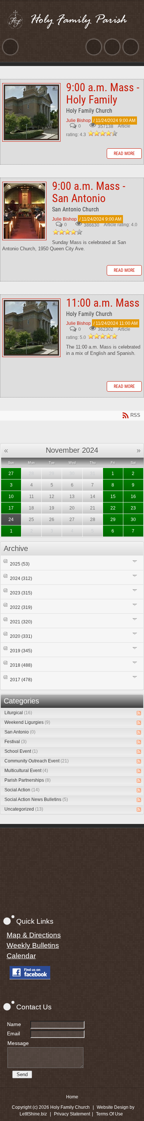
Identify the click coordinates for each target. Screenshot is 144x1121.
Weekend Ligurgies (27, 722)
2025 (20, 564)
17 (11, 508)
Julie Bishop (78, 120)
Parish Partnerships (27, 780)
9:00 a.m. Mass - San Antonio (24, 211)
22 (113, 508)
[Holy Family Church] (72, 19)
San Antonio (19, 732)
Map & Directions (34, 935)
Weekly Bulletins (33, 945)
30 (133, 519)
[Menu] (10, 47)
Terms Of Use (109, 1114)
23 (133, 508)
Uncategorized (23, 809)
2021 (21, 621)
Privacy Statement (72, 1114)
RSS (139, 713)
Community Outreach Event (36, 761)
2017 (21, 679)
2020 (21, 636)
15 (113, 496)
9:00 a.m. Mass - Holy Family (31, 112)
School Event (21, 751)
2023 (21, 593)
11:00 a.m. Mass (31, 328)
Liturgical (18, 712)
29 (113, 519)
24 (11, 519)
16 (133, 496)
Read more (124, 153)
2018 (21, 665)
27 (11, 473)
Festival (15, 741)
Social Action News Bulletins (36, 799)
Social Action (22, 789)
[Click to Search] (130, 47)
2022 (21, 607)
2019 (21, 650)
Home (72, 1096)
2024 (21, 578)
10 (11, 496)
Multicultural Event (26, 770)
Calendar (21, 956)
